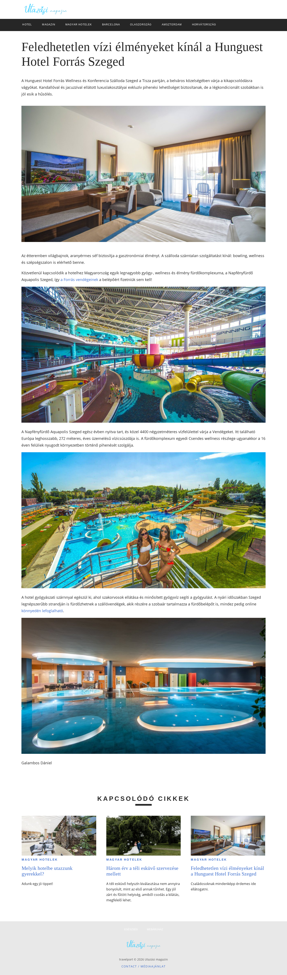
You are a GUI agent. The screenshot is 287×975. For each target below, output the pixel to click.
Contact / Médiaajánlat (143, 966)
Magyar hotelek (40, 859)
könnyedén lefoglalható (42, 610)
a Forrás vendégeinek (79, 279)
